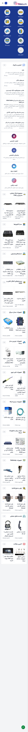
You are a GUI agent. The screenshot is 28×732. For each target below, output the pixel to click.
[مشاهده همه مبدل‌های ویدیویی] (4, 254)
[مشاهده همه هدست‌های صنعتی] (4, 516)
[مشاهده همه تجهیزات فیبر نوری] (4, 372)
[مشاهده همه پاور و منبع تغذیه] (4, 488)
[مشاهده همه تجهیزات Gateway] (4, 460)
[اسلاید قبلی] (25, 209)
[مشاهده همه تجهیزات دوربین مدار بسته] (4, 342)
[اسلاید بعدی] (3, 209)
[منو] (2, 3)
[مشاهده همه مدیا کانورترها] (4, 224)
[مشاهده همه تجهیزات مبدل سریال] (4, 312)
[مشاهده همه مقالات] (4, 544)
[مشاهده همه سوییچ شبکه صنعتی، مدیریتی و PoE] (4, 194)
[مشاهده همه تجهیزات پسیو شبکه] (4, 402)
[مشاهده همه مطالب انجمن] (4, 65)
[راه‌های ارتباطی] (23, 727)
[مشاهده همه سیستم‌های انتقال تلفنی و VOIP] (4, 282)
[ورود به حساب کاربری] (6, 3)
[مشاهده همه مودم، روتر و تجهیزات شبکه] (4, 432)
